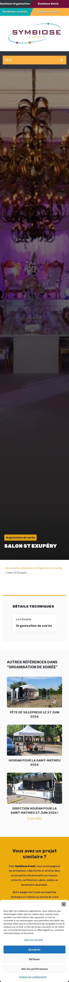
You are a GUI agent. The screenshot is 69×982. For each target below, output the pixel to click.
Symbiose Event (48, 11)
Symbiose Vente (48, 3)
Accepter (34, 949)
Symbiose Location (14, 11)
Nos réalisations (25, 568)
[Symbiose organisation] (34, 33)
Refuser (34, 959)
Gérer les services (33, 940)
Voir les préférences (34, 969)
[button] (63, 904)
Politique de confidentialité (32, 977)
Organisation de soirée (49, 568)
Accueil (9, 568)
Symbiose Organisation (15, 3)
